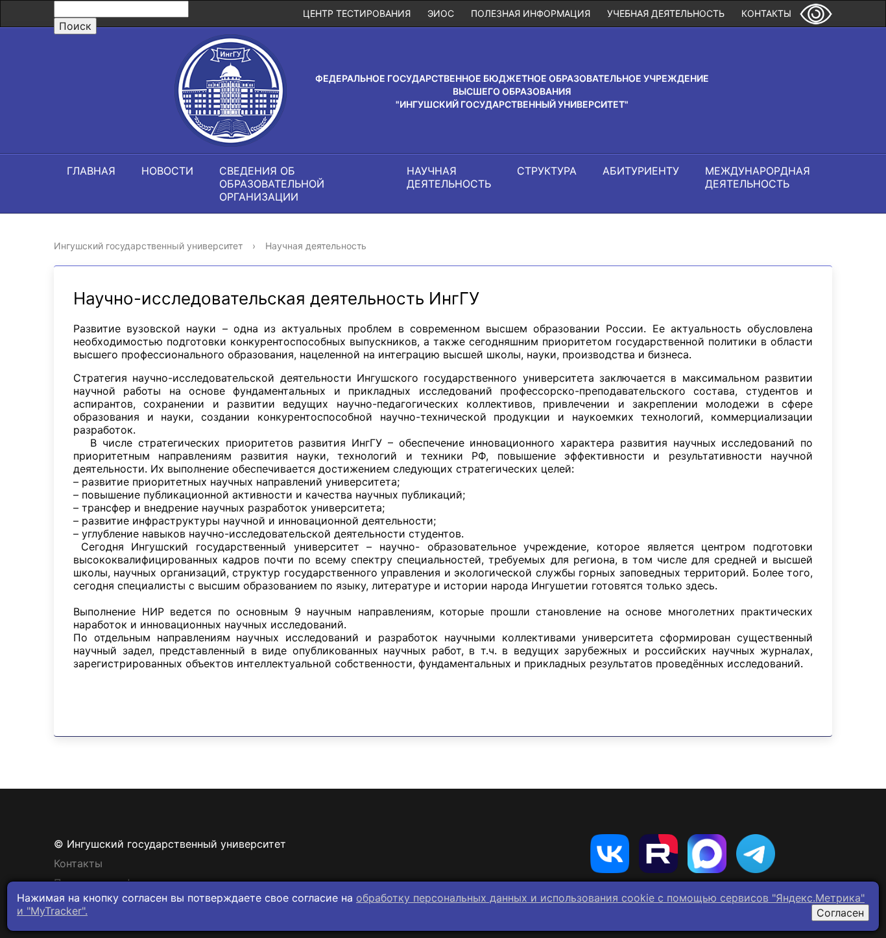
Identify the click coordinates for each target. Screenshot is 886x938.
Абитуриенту (641, 170)
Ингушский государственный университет (148, 245)
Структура (547, 170)
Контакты (766, 13)
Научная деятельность (449, 177)
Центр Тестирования (357, 13)
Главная (91, 170)
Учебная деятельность (665, 13)
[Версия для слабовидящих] (816, 14)
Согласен (840, 912)
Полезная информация (530, 13)
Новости (167, 170)
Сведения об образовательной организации (271, 183)
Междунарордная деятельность (757, 177)
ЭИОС (440, 13)
